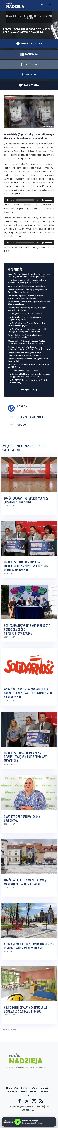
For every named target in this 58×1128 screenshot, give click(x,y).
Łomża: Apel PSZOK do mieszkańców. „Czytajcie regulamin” (24, 318)
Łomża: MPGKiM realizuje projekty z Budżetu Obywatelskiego (28, 381)
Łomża (32, 417)
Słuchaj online (29, 43)
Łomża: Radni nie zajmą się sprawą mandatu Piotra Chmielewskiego (27, 290)
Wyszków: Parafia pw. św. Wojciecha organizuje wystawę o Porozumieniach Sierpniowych (29, 275)
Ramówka (12, 1091)
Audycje (45, 1088)
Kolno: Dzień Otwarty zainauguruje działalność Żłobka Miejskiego (29, 302)
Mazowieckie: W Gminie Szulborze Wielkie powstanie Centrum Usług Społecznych (26, 342)
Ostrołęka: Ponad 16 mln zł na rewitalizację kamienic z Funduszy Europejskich (27, 281)
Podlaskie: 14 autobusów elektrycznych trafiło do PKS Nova (28, 365)
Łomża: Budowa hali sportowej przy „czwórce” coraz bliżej (26, 500)
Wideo (23, 1091)
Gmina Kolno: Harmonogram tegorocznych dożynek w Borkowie (27, 308)
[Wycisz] (42, 200)
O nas (33, 1091)
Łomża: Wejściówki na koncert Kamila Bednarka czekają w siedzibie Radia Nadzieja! (29, 375)
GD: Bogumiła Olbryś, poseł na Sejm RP (25, 313)
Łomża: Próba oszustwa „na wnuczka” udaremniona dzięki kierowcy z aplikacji (25, 353)
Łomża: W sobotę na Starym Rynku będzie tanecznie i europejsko (26, 324)
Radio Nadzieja (38, 1106)
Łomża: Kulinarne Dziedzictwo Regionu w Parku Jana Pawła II (29, 359)
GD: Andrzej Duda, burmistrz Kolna (23, 370)
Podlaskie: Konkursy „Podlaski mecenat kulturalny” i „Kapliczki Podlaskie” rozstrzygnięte (29, 348)
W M (26, 406)
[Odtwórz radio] (17, 1122)
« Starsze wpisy (8, 1029)
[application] (29, 200)
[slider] (48, 199)
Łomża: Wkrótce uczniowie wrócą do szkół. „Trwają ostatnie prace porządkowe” (27, 330)
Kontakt (27, 1095)
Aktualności (22, 417)
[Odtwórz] (7, 200)
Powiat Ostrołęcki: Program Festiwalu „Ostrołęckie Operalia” (25, 336)
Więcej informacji (28, 389)
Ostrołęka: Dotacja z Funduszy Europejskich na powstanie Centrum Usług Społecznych (26, 566)
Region (24, 1088)
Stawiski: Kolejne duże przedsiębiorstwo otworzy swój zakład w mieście (25, 296)
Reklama (43, 1091)
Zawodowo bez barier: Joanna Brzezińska (26, 286)
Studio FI (26, 1109)
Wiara (35, 1088)
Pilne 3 (40, 417)
